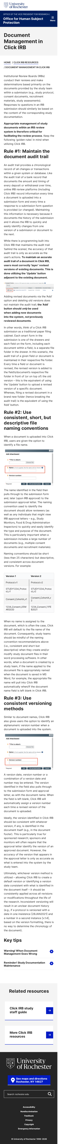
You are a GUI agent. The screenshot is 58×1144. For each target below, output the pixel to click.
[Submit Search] (47, 1115)
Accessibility (28, 1128)
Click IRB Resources (26, 62)
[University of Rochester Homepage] (16, 5)
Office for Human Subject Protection (23, 20)
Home (7, 62)
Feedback (28, 1137)
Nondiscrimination (27, 1132)
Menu (52, 20)
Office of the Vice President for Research (26, 14)
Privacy (27, 1141)
